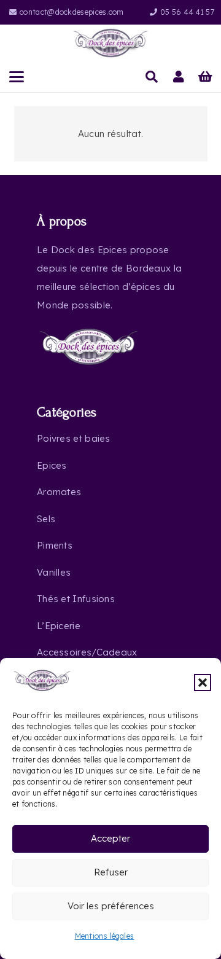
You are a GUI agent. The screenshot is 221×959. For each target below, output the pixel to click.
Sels (46, 519)
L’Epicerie (58, 626)
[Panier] (205, 76)
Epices (52, 465)
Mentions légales (104, 936)
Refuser (111, 872)
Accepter (110, 838)
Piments (54, 545)
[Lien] (178, 76)
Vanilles (54, 572)
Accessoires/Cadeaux (87, 652)
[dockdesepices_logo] (110, 43)
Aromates (59, 492)
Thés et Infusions (76, 599)
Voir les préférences (111, 906)
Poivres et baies (73, 438)
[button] (202, 682)
